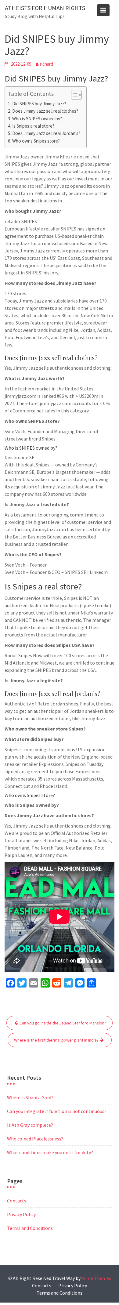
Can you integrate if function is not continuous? (56, 1111)
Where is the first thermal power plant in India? (56, 1040)
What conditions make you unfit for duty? (50, 1152)
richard (46, 64)
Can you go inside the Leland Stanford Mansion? (63, 1023)
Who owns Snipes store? (36, 141)
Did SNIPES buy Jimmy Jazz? (39, 104)
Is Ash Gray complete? (30, 1125)
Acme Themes (96, 1278)
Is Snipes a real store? (33, 126)
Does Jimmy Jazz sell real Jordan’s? (46, 133)
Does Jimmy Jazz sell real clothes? (45, 111)
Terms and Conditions (30, 1228)
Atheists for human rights (45, 8)
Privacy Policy (21, 1214)
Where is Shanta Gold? (30, 1097)
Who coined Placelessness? (35, 1139)
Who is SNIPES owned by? (37, 118)
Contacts (16, 1201)
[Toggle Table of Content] (73, 95)
